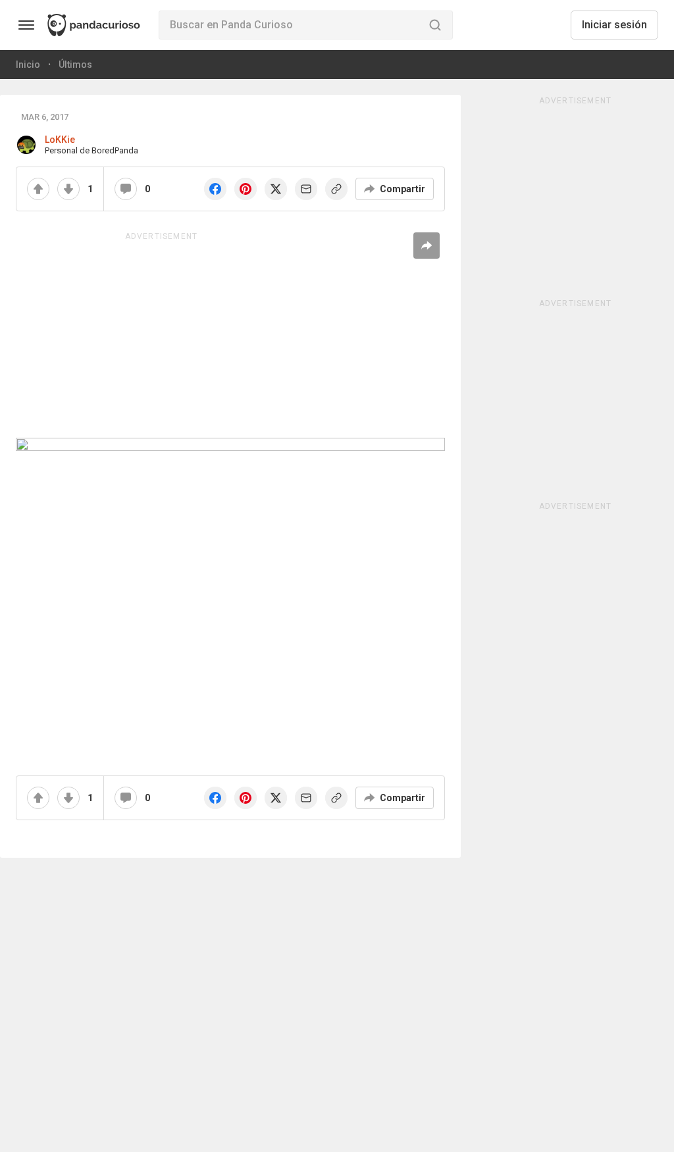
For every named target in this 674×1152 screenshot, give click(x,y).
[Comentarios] (126, 189)
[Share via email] (306, 189)
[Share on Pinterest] (245, 189)
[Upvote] (38, 189)
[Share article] (426, 245)
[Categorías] (26, 25)
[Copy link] (336, 189)
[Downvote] (68, 189)
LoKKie (60, 139)
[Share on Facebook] (215, 189)
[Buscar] (435, 25)
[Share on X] (276, 189)
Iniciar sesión (614, 24)
